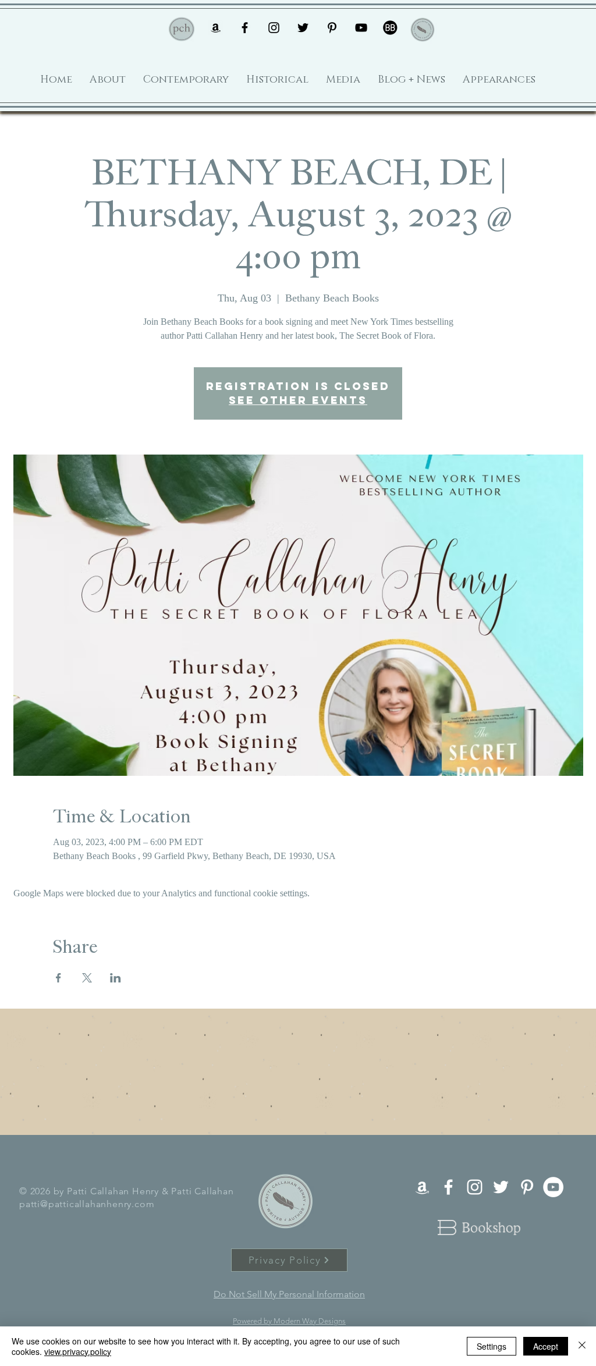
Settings (491, 1346)
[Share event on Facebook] (58, 977)
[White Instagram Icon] (474, 1187)
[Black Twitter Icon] (303, 27)
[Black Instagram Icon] (274, 27)
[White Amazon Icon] (422, 1187)
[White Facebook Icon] (448, 1187)
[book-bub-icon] (390, 27)
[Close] (582, 1346)
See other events (298, 400)
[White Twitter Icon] (501, 1187)
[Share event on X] (87, 977)
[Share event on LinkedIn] (115, 977)
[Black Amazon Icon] (215, 27)
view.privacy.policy (77, 1351)
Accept (545, 1346)
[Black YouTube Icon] (361, 27)
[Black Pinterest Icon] (332, 27)
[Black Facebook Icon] (244, 27)
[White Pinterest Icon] (527, 1187)
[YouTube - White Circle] (553, 1187)
